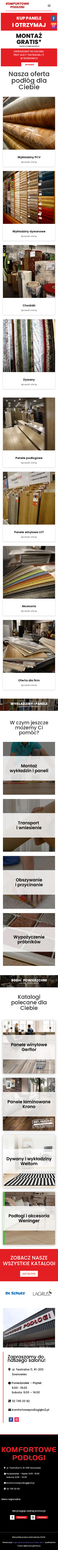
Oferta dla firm (29, 680)
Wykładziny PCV (29, 157)
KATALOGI (29, 1273)
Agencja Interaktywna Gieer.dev (28, 1542)
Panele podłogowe (29, 458)
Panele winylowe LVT (29, 532)
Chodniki (29, 305)
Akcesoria (29, 606)
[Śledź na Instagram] (16, 1419)
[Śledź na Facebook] (11, 1419)
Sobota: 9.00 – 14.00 (26, 1392)
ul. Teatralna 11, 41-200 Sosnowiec (28, 1371)
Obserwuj (21, 1517)
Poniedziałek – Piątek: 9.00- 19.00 (27, 1385)
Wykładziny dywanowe (28, 231)
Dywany (29, 380)
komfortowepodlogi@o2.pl (30, 1410)
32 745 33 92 (21, 1401)
